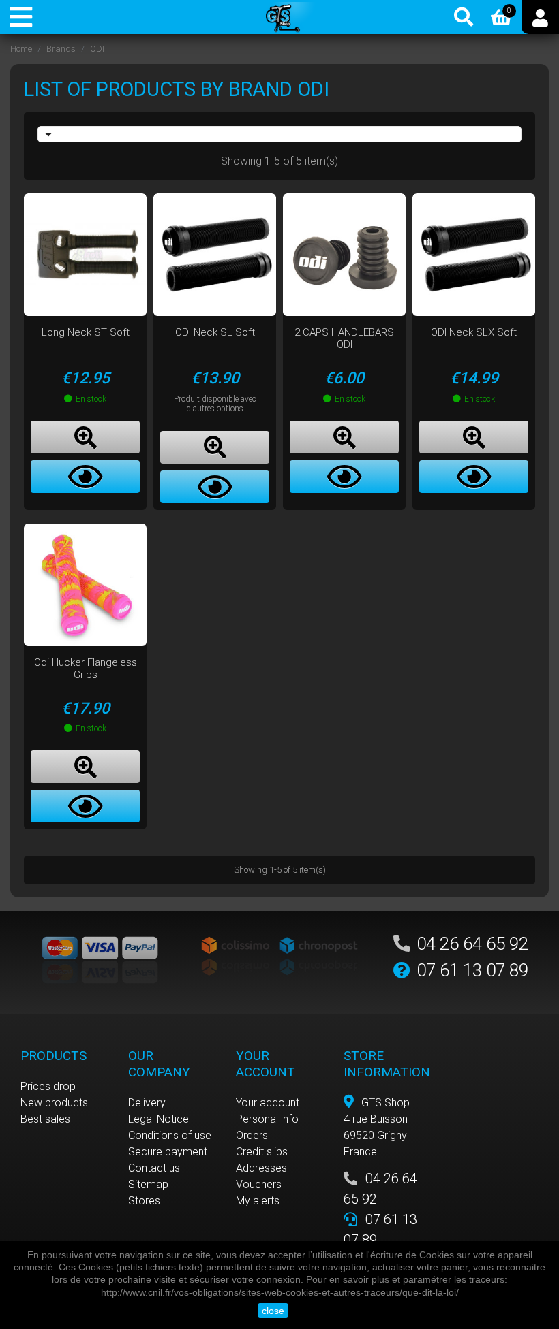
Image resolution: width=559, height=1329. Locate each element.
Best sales (45, 1118)
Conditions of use (169, 1135)
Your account (267, 1102)
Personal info (267, 1118)
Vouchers (259, 1184)
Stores (144, 1200)
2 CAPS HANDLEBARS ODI (344, 338)
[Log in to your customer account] (540, 17)
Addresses (261, 1168)
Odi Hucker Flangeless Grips (85, 668)
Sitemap (148, 1184)
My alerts (258, 1200)
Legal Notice (158, 1118)
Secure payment (167, 1151)
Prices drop (48, 1086)
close (273, 1310)
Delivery (147, 1102)
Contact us (154, 1168)
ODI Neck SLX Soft (474, 332)
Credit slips (262, 1151)
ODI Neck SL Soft (215, 332)
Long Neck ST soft (86, 332)
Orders (252, 1135)
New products (54, 1102)
